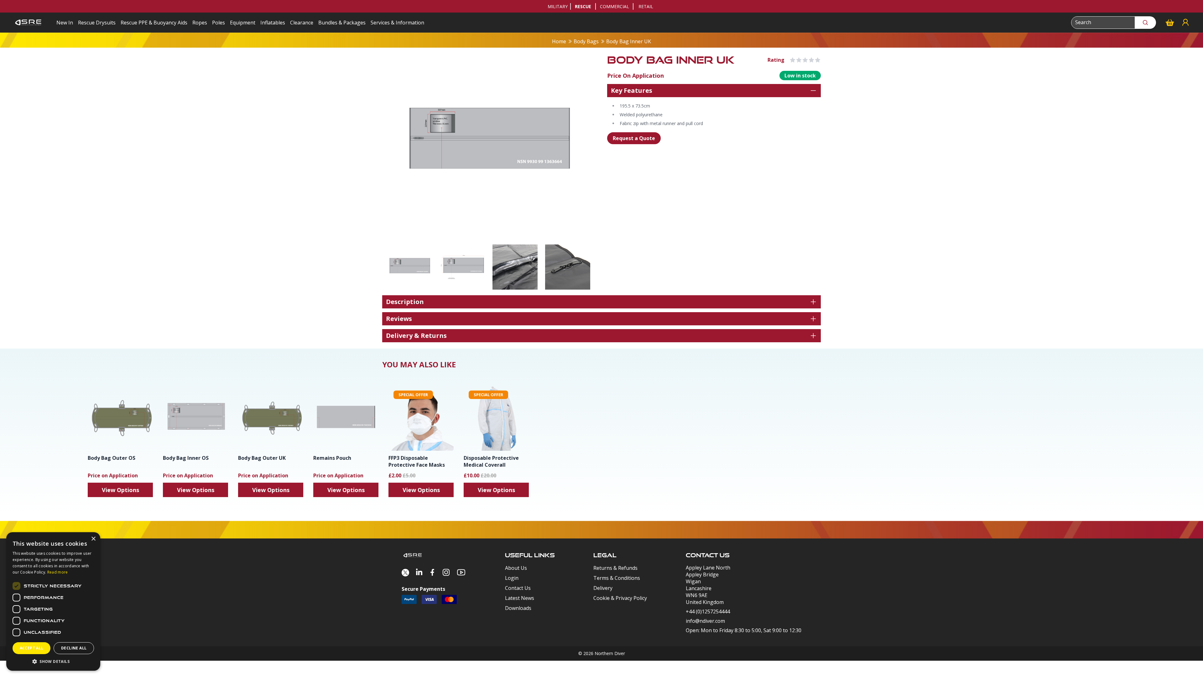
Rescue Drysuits (97, 22)
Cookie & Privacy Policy (620, 598)
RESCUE (583, 6)
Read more (57, 572)
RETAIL (645, 6)
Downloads (518, 608)
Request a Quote (634, 138)
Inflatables (272, 22)
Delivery (602, 588)
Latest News (519, 598)
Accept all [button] (32, 648)
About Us (516, 567)
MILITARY (558, 6)
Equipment (242, 22)
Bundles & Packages (342, 22)
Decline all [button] (73, 648)
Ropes (199, 22)
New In (64, 22)
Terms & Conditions (616, 578)
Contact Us (518, 588)
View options (120, 490)
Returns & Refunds (615, 567)
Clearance (301, 22)
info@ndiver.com (705, 620)
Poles (218, 22)
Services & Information (397, 22)
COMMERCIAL (614, 6)
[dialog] (53, 601)
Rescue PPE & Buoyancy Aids (154, 22)
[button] (53, 661)
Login (511, 578)
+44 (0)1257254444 (708, 611)
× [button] (93, 539)
